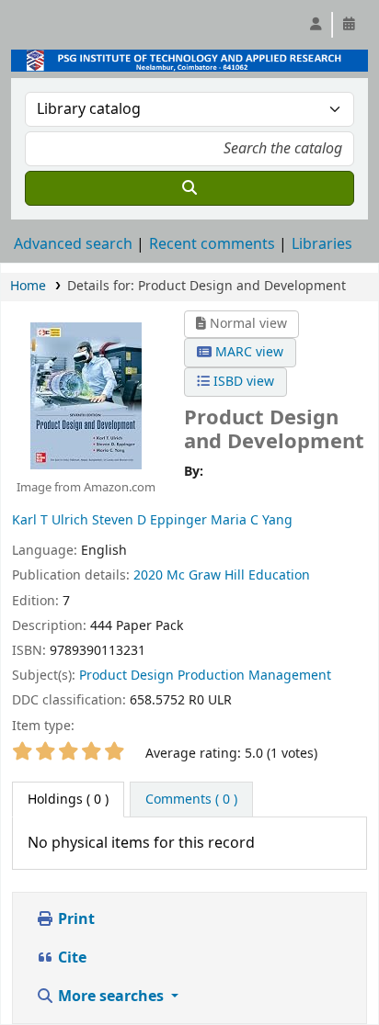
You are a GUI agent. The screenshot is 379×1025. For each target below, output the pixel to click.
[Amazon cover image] (86, 395)
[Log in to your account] (315, 24)
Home (28, 286)
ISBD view (242, 381)
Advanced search (73, 244)
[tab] (191, 800)
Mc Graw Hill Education (238, 575)
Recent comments (212, 244)
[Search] (189, 188)
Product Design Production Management (205, 675)
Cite (70, 958)
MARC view (247, 352)
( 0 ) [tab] (68, 799)
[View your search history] (348, 24)
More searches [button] (110, 997)
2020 (148, 575)
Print (74, 919)
